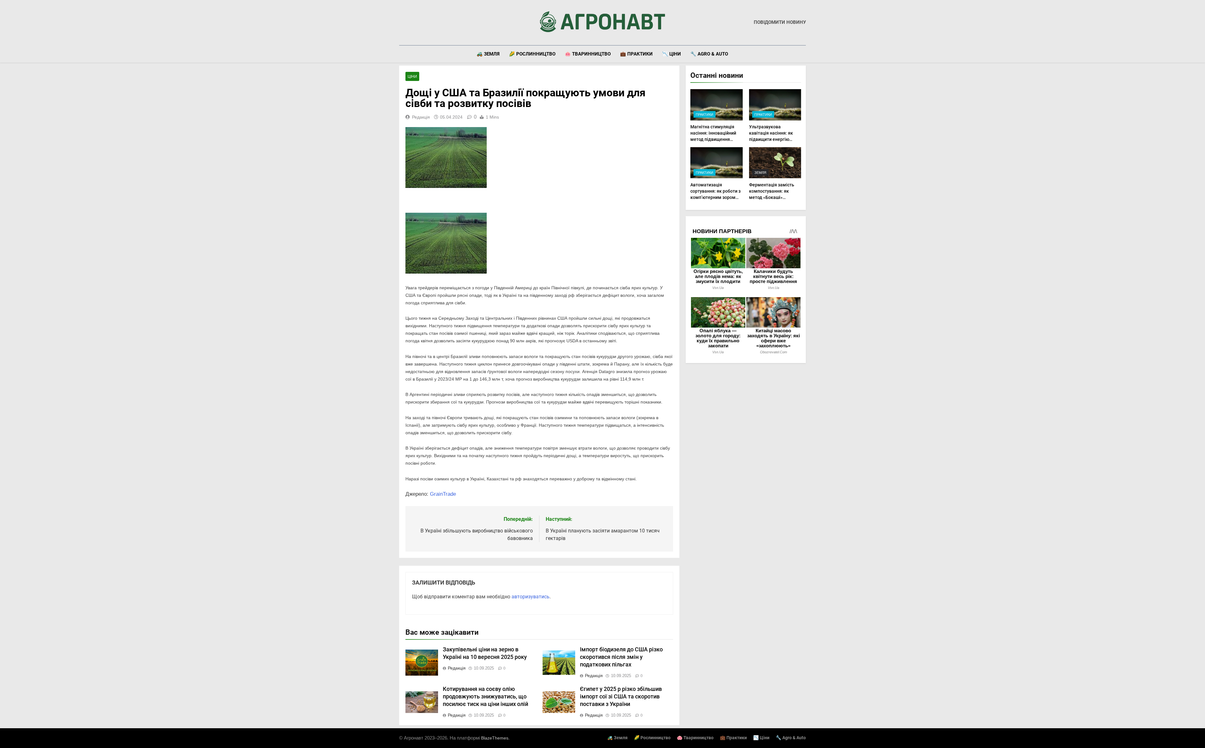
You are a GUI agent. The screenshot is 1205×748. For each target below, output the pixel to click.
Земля (760, 172)
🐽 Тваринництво (588, 54)
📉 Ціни (671, 54)
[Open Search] (804, 53)
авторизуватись (530, 597)
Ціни (412, 76)
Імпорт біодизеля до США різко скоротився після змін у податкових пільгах (621, 657)
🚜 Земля (488, 54)
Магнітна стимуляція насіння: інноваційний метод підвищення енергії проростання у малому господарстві (713, 139)
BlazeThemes (494, 737)
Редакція (421, 117)
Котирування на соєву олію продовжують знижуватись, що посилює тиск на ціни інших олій (485, 696)
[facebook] (403, 22)
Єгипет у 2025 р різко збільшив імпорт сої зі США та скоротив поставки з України (621, 696)
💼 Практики (636, 54)
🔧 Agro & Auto (709, 54)
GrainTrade (443, 494)
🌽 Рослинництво (532, 54)
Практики (704, 114)
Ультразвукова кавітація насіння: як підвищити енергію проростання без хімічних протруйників (772, 139)
